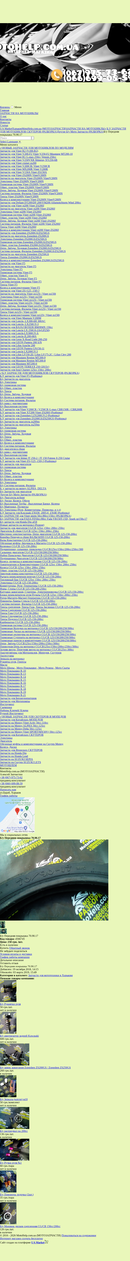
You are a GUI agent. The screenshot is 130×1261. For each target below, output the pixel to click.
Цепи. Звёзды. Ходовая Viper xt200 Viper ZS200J (28, 220)
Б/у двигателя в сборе (12, 449)
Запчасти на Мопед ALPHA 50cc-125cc (22, 725)
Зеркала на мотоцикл (12, 658)
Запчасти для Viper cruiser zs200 (18, 163)
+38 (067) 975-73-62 (11, 777)
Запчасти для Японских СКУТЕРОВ (21, 750)
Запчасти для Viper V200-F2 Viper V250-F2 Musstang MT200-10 (36, 153)
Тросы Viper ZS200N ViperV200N (19, 196)
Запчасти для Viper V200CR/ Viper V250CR (25, 166)
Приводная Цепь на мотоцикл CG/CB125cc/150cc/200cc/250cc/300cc (39, 646)
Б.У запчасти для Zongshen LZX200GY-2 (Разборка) (30, 415)
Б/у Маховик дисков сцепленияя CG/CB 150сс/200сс (30, 1226)
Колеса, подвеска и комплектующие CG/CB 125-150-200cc (34, 561)
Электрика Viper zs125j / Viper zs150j (21, 296)
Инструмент (7, 704)
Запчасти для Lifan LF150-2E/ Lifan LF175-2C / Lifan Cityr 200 (35, 354)
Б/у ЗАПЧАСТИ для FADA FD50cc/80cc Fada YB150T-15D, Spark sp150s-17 (43, 518)
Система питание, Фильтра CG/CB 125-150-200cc (28, 604)
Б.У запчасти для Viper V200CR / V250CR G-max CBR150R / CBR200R (41, 409)
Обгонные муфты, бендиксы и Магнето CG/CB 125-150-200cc (36, 543)
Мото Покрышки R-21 (13, 695)
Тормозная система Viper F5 (16, 272)
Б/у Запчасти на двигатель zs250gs (20, 424)
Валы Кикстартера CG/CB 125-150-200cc (23, 540)
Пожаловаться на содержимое (79, 1235)
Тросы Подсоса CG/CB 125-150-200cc (22, 619)
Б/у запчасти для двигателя (15, 464)
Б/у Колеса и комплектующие (17, 397)
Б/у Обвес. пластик (11, 388)
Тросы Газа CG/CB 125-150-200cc (19, 613)
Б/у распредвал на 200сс (14, 1131)
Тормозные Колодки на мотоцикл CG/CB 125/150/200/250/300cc (37, 628)
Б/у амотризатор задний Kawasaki (19, 1035)
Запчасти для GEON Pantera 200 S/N (21, 342)
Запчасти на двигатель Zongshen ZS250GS (24, 254)
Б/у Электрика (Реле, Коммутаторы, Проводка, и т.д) (30, 509)
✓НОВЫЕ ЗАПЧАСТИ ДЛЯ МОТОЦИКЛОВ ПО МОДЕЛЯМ (36, 147)
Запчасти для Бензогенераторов (18, 698)
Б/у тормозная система (13, 385)
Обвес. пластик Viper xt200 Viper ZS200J (23, 217)
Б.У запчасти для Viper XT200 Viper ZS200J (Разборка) (31, 412)
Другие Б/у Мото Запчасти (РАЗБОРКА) (23, 494)
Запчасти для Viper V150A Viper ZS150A (23, 172)
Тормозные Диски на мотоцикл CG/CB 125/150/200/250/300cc (35, 631)
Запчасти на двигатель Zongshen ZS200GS (24, 236)
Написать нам (8, 789)
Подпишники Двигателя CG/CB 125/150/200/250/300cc (31, 558)
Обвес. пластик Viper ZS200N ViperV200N (24, 187)
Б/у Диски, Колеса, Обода (15, 500)
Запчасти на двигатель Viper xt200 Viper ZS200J (27, 208)
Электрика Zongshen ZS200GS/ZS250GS (23, 239)
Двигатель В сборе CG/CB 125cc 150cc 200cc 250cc (29, 531)
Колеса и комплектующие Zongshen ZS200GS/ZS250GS (32, 260)
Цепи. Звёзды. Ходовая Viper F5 (18, 278)
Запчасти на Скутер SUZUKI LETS (20, 762)
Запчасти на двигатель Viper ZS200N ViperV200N (28, 178)
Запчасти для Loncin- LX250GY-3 (19, 324)
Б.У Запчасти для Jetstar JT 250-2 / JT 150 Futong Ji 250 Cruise (35, 458)
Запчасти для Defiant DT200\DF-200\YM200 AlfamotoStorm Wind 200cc (40, 202)
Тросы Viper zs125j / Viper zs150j (18, 312)
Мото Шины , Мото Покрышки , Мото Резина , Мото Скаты (35, 667)
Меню (17, 107)
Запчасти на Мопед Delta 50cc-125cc (21, 728)
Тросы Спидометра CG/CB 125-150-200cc (24, 616)
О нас (3, 116)
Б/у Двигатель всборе (12, 497)
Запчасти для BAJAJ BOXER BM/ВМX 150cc (26, 327)
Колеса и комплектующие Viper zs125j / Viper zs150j (30, 315)
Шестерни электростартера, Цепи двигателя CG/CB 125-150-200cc (38, 534)
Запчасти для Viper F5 (12, 263)
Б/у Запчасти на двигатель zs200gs (20, 421)
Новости (5, 122)
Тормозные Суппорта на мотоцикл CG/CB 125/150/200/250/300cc (37, 637)
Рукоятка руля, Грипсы (13, 661)
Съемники (6, 707)
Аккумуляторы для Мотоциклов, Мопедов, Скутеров (30, 652)
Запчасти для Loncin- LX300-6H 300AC (23, 321)
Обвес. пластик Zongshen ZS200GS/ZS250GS (26, 245)
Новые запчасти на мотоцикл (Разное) (22, 525)
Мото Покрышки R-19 (13, 692)
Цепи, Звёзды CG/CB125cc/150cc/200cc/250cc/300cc (30, 643)
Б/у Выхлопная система (13, 406)
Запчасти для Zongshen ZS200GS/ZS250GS (24, 233)
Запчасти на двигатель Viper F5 (18, 266)
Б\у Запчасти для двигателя (15, 491)
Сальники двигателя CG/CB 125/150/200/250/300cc (29, 552)
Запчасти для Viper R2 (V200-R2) (19, 150)
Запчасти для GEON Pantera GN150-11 (22, 348)
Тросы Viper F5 (8, 284)
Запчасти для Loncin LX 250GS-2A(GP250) (25, 330)
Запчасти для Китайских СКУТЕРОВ (22, 734)
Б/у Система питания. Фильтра (18, 400)
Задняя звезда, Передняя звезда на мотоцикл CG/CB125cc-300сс (37, 649)
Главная (4, 110)
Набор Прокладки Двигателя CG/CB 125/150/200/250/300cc (34, 555)
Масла (3, 664)
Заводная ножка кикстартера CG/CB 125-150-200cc (29, 573)
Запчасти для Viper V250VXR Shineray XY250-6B (28, 160)
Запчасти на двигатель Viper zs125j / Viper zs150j (28, 293)
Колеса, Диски (8, 747)
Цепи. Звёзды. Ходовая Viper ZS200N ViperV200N (29, 190)
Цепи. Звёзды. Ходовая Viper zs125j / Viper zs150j (28, 305)
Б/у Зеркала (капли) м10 (14, 1099)
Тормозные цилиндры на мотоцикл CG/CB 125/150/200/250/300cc (38, 634)
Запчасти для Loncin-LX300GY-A (19, 333)
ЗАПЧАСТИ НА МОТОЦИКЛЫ (19, 113)
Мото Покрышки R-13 (13, 673)
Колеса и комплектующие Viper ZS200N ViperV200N (30, 199)
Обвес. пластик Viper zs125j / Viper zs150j (24, 302)
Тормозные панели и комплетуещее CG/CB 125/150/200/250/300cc (38, 640)
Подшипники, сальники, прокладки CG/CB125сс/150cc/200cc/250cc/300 (41, 549)
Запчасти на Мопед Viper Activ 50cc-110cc (24, 722)
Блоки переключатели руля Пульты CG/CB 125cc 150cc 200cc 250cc (39, 594)
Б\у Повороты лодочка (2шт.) (17, 1194)
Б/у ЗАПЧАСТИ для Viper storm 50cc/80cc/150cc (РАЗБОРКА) (35, 515)
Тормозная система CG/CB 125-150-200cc (24, 625)
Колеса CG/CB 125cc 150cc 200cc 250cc (22, 567)
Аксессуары (7, 655)
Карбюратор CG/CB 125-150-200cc (20, 622)
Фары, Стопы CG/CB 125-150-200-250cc (23, 588)
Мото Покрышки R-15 (13, 680)
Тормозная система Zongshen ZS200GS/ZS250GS (28, 242)
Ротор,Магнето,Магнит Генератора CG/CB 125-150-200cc (33, 597)
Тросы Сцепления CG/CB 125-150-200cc (23, 610)
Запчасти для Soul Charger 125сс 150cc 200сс (25, 369)
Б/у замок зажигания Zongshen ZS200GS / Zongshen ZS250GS (35, 1067)
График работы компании (15, 957)
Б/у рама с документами (14, 403)
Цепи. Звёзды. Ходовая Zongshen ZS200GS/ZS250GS (30, 248)
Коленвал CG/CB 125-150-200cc (18, 546)
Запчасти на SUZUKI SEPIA (16, 759)
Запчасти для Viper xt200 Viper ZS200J (22, 205)
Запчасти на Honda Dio (13, 753)
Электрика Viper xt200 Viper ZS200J (20, 211)
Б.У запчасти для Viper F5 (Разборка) (21, 376)
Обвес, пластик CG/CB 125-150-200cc (22, 570)
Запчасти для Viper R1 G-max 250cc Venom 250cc (28, 157)
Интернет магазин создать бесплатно (21, 1238)
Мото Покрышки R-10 (13, 670)
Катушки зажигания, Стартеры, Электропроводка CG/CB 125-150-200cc (42, 591)
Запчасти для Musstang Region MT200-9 (23, 357)
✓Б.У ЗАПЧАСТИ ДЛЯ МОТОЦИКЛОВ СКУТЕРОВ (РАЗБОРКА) (39, 373)
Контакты (5, 119)
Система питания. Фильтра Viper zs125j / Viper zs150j (30, 309)
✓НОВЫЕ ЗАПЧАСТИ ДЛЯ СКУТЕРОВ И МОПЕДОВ (33, 716)
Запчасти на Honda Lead (14, 756)
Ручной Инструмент (12, 713)
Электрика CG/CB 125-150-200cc (19, 582)
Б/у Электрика (8, 382)
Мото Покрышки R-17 (13, 686)
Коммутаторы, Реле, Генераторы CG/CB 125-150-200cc (31, 585)
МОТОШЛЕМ (8, 765)
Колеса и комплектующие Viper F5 (20, 287)
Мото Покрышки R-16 (13, 683)
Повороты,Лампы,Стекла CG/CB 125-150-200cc (27, 601)
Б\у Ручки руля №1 (11, 1162)
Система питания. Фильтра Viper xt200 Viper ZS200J (30, 223)
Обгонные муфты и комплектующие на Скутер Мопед (31, 744)
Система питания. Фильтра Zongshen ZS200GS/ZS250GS (33, 251)
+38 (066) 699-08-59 (11, 783)
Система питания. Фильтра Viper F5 (20, 281)
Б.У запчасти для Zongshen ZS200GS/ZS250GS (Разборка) (33, 418)
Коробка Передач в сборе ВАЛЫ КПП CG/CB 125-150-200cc (35, 537)
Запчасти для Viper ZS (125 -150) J (19, 290)
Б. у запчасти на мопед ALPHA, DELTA (23, 488)
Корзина (5, 107)
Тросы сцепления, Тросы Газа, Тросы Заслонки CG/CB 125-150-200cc (40, 607)
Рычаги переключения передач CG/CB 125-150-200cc (30, 576)
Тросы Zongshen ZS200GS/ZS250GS (21, 257)
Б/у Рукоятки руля (10, 1004)
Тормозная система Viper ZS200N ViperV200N (26, 184)
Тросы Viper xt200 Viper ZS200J (18, 226)
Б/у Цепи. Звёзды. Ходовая (15, 394)
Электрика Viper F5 (11, 269)
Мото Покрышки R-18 (13, 689)
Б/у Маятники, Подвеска (14, 506)
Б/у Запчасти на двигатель (15, 379)
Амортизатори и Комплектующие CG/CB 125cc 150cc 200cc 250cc (38, 564)
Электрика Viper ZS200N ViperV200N (22, 181)
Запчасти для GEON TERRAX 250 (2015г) (24, 366)
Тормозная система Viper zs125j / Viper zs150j (26, 299)
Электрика (6, 737)
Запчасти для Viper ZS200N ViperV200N (23, 175)
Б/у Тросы (6, 391)
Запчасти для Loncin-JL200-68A (18, 336)
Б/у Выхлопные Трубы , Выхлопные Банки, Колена (30, 503)
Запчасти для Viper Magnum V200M (20, 318)
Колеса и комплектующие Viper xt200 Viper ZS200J (29, 229)
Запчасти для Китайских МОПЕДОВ (21, 719)
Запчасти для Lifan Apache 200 (17, 345)
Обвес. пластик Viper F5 (14, 275)
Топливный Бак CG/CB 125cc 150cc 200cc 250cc (28, 579)
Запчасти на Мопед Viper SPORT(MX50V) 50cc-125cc (31, 731)
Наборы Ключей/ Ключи (14, 710)
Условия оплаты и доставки (16, 954)
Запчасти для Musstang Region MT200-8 (23, 360)
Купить (4, 948)
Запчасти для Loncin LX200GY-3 (19, 351)
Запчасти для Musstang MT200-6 (18, 363)
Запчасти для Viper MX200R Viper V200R (24, 169)
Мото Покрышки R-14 (13, 677)
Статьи (4, 125)
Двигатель (6, 741)
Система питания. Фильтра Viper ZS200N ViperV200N (31, 193)
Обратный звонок (19, 948)
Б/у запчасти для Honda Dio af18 (18, 521)
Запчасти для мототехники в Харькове (50, 975)
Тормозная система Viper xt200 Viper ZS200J (25, 214)
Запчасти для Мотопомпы (15, 701)
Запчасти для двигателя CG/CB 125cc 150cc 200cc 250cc (32, 528)
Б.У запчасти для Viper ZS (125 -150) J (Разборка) (28, 461)
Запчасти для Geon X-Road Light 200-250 (23, 339)
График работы (8, 795)
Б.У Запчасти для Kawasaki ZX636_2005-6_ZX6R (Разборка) (35, 512)
